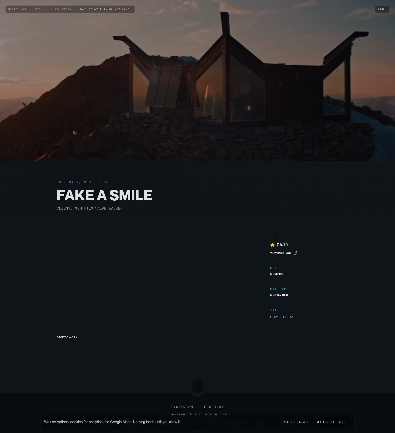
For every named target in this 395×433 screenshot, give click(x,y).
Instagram (182, 407)
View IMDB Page (281, 253)
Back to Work (67, 337)
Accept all (332, 422)
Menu (382, 9)
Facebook (214, 407)
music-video (279, 295)
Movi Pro (276, 274)
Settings (296, 422)
